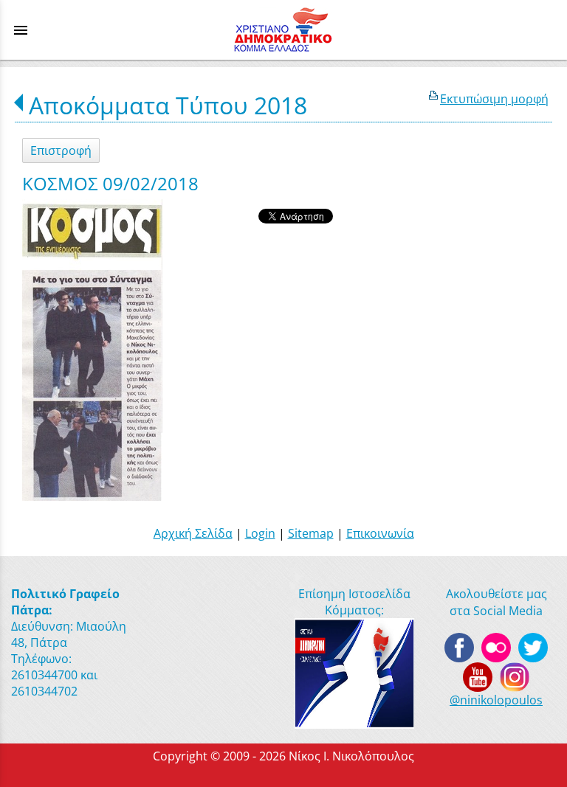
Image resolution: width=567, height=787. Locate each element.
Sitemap (311, 533)
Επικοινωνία (380, 533)
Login (260, 533)
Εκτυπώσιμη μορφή (494, 99)
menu (21, 30)
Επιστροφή (61, 150)
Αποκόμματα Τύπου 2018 (168, 105)
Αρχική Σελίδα (193, 533)
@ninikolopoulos (496, 700)
